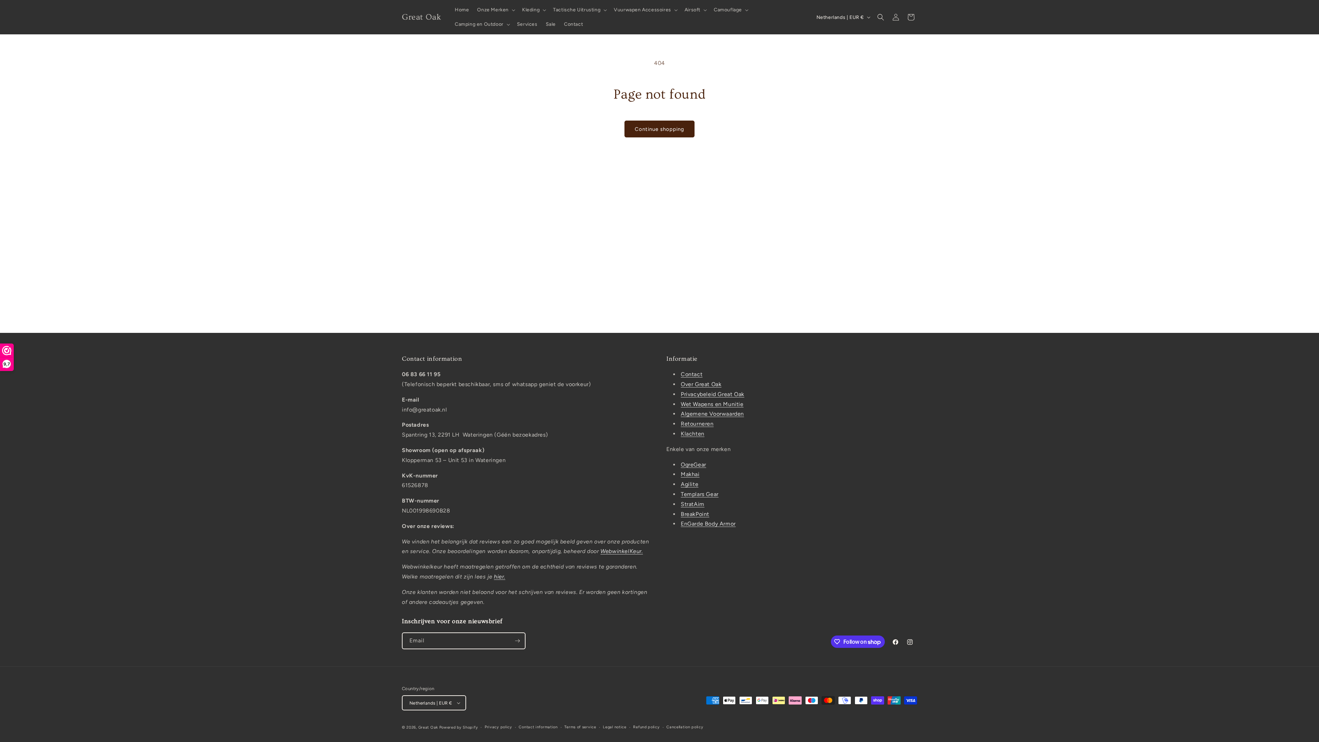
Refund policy (646, 727)
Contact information (538, 727)
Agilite (689, 484)
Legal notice (614, 727)
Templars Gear (700, 494)
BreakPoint (695, 514)
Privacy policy (498, 727)
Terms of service (580, 727)
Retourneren (697, 423)
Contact (691, 374)
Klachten (692, 433)
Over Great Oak (701, 384)
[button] (495, 10)
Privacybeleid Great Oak (712, 394)
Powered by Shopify (458, 727)
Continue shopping (659, 129)
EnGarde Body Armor (708, 523)
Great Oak (428, 727)
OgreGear (693, 464)
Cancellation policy (684, 727)
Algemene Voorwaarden (712, 414)
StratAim (692, 504)
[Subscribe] (517, 640)
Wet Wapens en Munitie (712, 404)
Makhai (690, 474)
